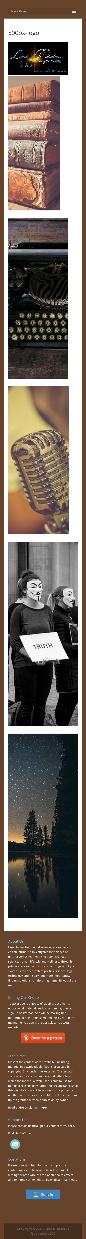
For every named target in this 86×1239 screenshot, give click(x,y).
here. (43, 1107)
